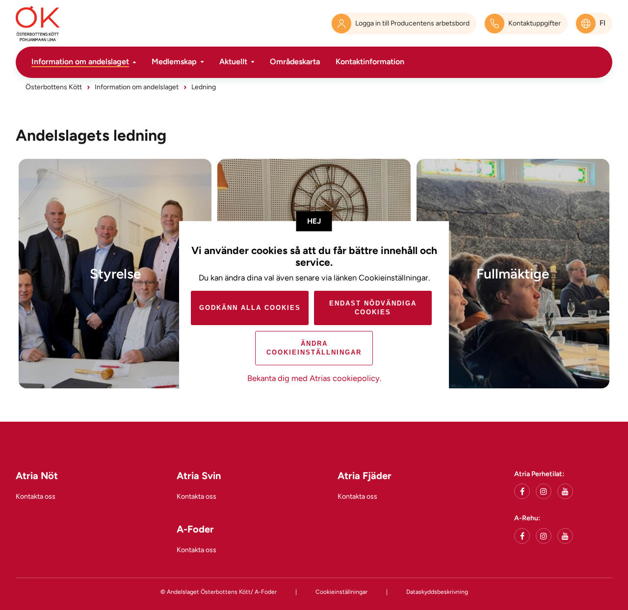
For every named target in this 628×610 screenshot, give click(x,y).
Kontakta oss (35, 496)
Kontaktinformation (370, 61)
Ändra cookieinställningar (314, 348)
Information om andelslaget (80, 61)
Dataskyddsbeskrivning (437, 591)
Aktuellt (233, 61)
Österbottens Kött (54, 87)
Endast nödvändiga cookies (373, 308)
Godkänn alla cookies (250, 307)
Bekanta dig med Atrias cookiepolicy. (314, 378)
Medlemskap (174, 61)
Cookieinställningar (341, 591)
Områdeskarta (295, 61)
